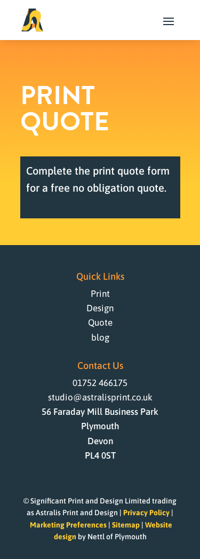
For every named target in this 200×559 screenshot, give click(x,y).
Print (100, 293)
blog (100, 337)
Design (100, 308)
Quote (100, 322)
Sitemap (126, 525)
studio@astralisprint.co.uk (100, 397)
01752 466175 (100, 382)
